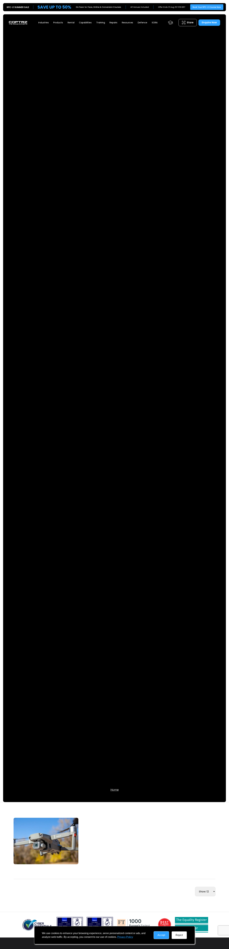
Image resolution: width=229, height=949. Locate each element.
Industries (43, 22)
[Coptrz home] (18, 22)
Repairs (113, 22)
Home (114, 790)
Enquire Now (209, 22)
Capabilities (85, 22)
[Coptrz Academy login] (170, 22)
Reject (179, 935)
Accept (161, 935)
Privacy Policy (125, 937)
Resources (127, 22)
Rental (71, 22)
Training (100, 22)
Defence (142, 22)
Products (58, 22)
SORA (154, 22)
